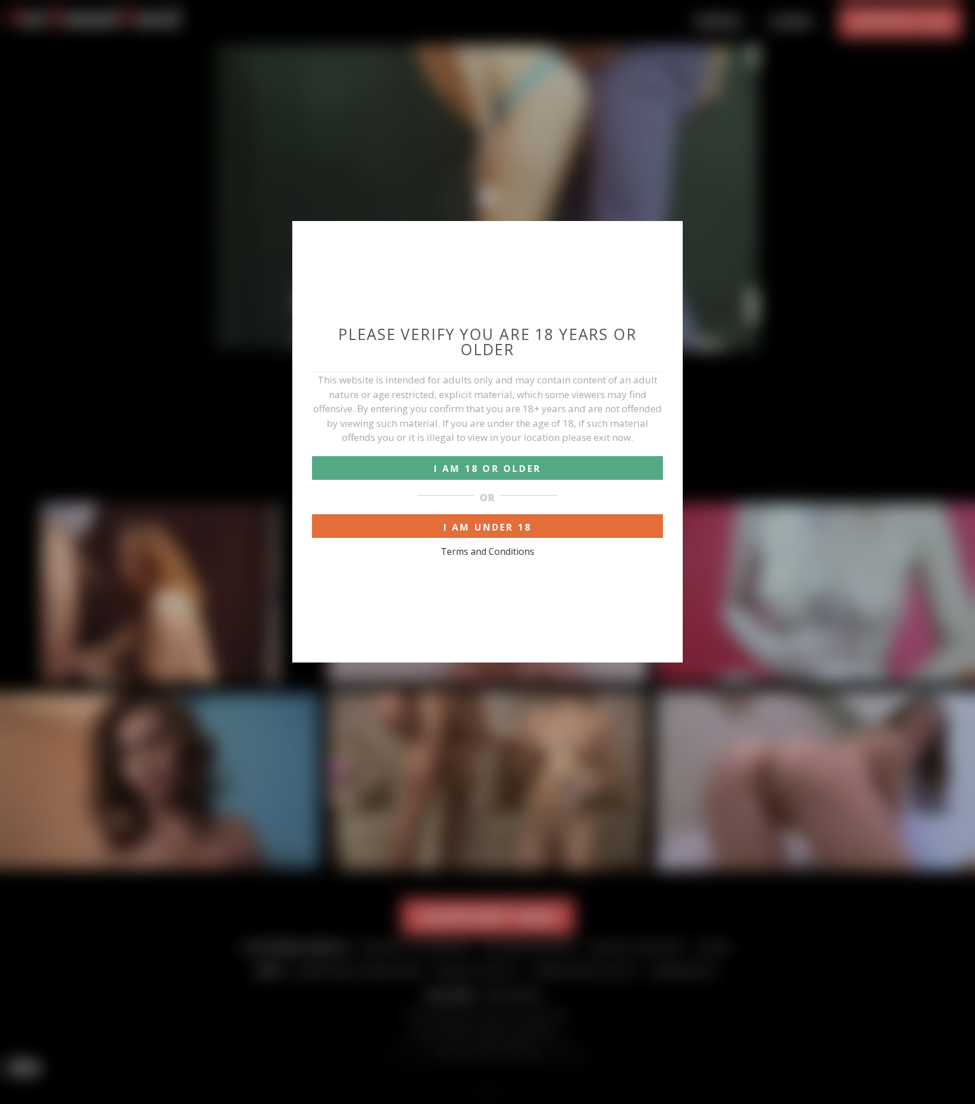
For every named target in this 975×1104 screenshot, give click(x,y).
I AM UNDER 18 (487, 527)
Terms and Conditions (487, 551)
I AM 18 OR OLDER (487, 468)
